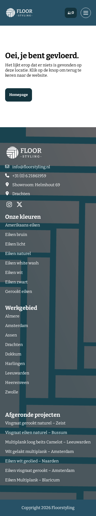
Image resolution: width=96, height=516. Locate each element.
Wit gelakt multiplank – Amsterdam (39, 451)
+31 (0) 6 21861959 (29, 175)
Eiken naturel (18, 253)
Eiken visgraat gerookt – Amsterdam (39, 470)
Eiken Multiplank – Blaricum (32, 480)
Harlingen (15, 363)
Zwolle (11, 392)
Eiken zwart (16, 282)
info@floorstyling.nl (31, 166)
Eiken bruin (16, 234)
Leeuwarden (17, 373)
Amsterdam (16, 325)
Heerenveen (17, 382)
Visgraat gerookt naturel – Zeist (35, 423)
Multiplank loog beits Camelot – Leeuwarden (48, 442)
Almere (12, 316)
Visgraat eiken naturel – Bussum (36, 432)
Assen (11, 335)
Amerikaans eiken (22, 225)
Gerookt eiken (18, 291)
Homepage (18, 95)
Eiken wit (14, 272)
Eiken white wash (22, 263)
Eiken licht (15, 244)
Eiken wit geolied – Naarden (32, 461)
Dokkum (13, 354)
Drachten (14, 344)
